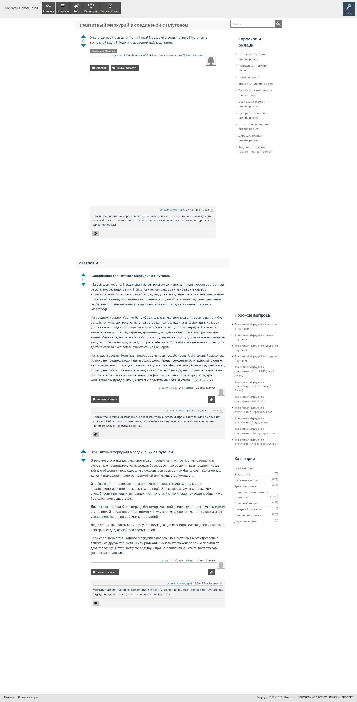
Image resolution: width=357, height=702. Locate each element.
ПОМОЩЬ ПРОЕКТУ (341, 697)
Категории (91, 11)
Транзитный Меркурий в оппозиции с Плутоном (255, 326)
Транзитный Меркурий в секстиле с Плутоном (256, 358)
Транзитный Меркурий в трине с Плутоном (254, 337)
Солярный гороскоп (247, 503)
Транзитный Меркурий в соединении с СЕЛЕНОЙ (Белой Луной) (254, 371)
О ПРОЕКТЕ (320, 697)
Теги (77, 11)
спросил (116, 55)
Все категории (243, 468)
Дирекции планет (246, 521)
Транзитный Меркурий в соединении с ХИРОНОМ (250, 399)
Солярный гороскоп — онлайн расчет (254, 104)
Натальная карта (245, 480)
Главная (48, 11)
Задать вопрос (110, 11)
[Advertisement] (153, 110)
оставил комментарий (173, 209)
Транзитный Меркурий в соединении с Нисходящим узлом (255, 431)
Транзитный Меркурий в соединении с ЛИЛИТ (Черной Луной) (252, 386)
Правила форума (28, 697)
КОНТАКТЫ (304, 697)
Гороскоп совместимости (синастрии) (255, 93)
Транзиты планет (193, 55)
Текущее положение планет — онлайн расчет (255, 149)
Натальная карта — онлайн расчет (252, 56)
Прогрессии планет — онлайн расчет (253, 126)
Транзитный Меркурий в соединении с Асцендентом (251, 420)
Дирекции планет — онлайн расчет (252, 138)
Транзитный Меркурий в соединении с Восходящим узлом (255, 442)
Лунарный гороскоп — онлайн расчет (253, 115)
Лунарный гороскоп (247, 509)
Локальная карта (250, 77)
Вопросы (63, 11)
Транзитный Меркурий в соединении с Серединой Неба (253, 410)
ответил (163, 387)
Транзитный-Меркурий (103, 51)
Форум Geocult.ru (21, 8)
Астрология (242, 474)
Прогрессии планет (247, 515)
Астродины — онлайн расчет (253, 68)
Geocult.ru (290, 697)
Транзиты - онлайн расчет (256, 83)
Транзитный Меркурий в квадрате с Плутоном (256, 348)
